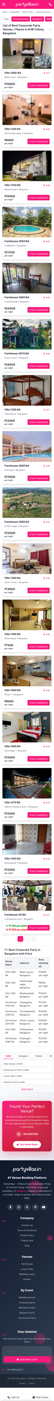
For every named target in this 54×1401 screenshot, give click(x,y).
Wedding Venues (27, 1297)
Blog (27, 1245)
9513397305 (30, 1134)
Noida (39, 1056)
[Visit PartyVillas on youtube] (44, 1207)
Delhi (8, 1056)
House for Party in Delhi (14, 1082)
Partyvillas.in (21, 1378)
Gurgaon (23, 1056)
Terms (32, 1383)
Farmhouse (27, 1264)
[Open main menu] (3, 4)
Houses (27, 1279)
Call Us (15, 1397)
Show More (27, 1089)
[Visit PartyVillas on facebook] (10, 1207)
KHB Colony (27, 12)
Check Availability (38, 85)
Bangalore (15, 12)
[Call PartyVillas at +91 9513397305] (50, 4)
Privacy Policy (27, 1235)
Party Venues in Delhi (12, 1064)
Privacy (22, 1383)
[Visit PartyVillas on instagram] (19, 1207)
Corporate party (27, 1302)
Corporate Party (43, 12)
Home (4, 12)
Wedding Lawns (27, 1274)
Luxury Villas (27, 1269)
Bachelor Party (27, 1312)
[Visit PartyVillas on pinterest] (35, 1207)
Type (6, 19)
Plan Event (42, 1397)
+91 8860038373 (15, 1369)
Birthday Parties (27, 1307)
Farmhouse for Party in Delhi (16, 1070)
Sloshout (21, 1191)
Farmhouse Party (27, 1318)
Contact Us (27, 1225)
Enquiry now (27, 1240)
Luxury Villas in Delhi (12, 1076)
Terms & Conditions (27, 1230)
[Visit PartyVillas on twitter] (27, 1207)
